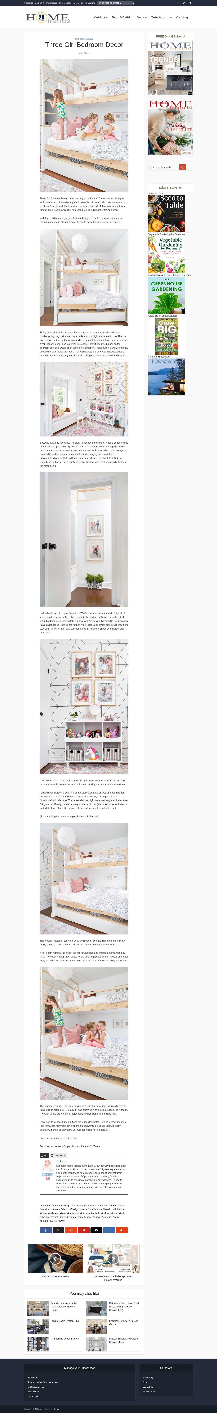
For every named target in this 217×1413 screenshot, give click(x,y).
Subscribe (28, 3)
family (93, 1209)
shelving (45, 1217)
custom (56, 1209)
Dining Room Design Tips (65, 1321)
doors (84, 1209)
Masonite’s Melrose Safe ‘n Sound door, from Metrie (69, 458)
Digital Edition (33, 1396)
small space (85, 1217)
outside (96, 1213)
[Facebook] (48, 1174)
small (55, 1217)
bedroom (45, 1205)
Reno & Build (121, 17)
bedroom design (61, 1205)
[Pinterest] (48, 1178)
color (121, 1205)
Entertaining (160, 17)
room (115, 1213)
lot (58, 1213)
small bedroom (68, 1217)
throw (117, 1217)
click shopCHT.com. (89, 1146)
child (93, 1205)
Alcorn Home (79, 1169)
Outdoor (99, 17)
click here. (71, 1138)
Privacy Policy (149, 1391)
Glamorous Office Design (65, 1338)
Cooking (182, 17)
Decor (140, 17)
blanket (85, 1205)
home (121, 1209)
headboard (110, 1209)
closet (113, 1205)
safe (123, 1213)
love (64, 1213)
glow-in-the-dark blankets (84, 816)
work (62, 1221)
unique (44, 1221)
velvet (54, 1221)
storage (107, 1217)
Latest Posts (59, 1155)
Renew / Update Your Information (43, 1382)
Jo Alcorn (85, 53)
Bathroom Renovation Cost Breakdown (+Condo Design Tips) (124, 1306)
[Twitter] (44, 1174)
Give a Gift (39, 3)
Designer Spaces (84, 38)
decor (65, 1209)
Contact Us (148, 1387)
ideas (44, 1213)
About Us (147, 1382)
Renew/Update (65, 3)
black (75, 1205)
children (103, 1205)
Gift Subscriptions (35, 1387)
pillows (106, 1213)
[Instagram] (51, 1174)
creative (45, 1209)
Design (74, 1209)
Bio (45, 1155)
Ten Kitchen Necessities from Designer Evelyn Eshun (64, 1306)
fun (100, 1209)
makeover (74, 1213)
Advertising (148, 1377)
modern (86, 1213)
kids (52, 1213)
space (97, 1217)
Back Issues (51, 3)
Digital (76, 3)
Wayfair (84, 613)
